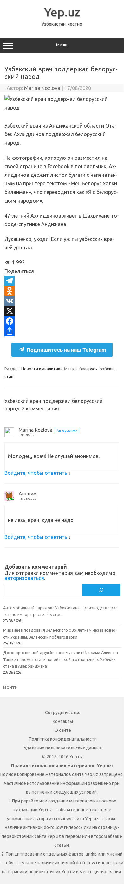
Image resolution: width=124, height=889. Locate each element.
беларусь (88, 369)
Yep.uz (62, 12)
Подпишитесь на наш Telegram (66, 350)
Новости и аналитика (41, 369)
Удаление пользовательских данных (63, 747)
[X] (61, 311)
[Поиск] (101, 590)
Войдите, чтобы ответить (35, 473)
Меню (62, 44)
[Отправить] (61, 331)
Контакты (63, 721)
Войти (10, 687)
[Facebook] (61, 321)
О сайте (63, 730)
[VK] (61, 301)
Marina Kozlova (42, 88)
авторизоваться (24, 578)
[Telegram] (61, 281)
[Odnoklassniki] (61, 291)
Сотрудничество (63, 712)
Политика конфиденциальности (63, 739)
